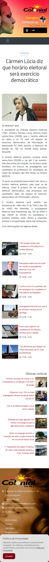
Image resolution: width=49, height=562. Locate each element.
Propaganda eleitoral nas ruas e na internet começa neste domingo (33, 309)
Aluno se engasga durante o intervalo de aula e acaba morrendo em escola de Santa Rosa (19, 436)
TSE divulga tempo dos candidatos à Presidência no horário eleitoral (31, 246)
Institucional (11, 520)
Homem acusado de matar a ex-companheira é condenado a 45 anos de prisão (18, 381)
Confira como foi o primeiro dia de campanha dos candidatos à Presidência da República (32, 289)
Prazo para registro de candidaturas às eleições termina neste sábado (30, 329)
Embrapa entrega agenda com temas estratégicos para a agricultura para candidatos (21, 422)
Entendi (9, 556)
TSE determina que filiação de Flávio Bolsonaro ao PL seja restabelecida (32, 349)
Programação (11, 532)
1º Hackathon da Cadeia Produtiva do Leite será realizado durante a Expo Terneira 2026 (19, 450)
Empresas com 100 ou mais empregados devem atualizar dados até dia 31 (18, 395)
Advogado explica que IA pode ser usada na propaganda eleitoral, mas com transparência (32, 268)
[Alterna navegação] (7, 41)
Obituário (9, 528)
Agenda (8, 524)
